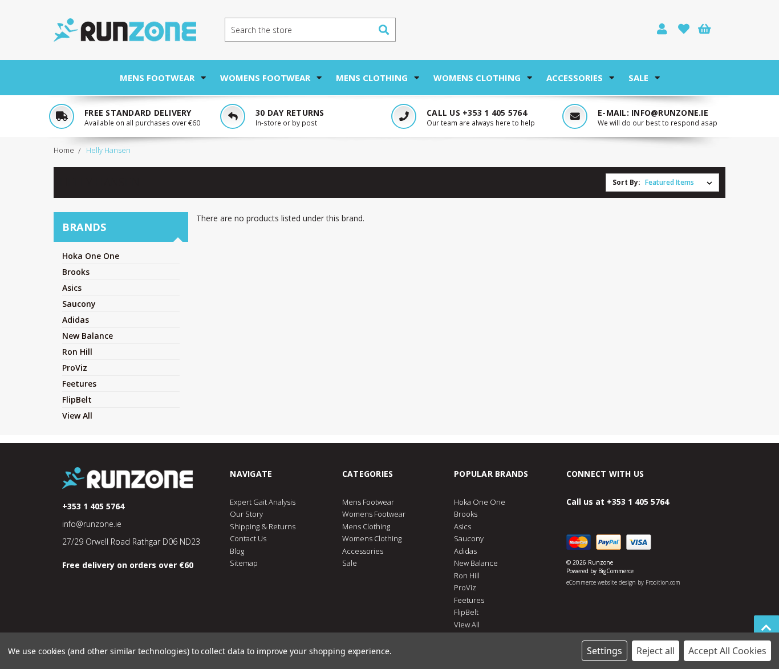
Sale (638, 77)
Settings (604, 650)
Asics (72, 287)
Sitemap (244, 563)
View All (77, 415)
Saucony (79, 303)
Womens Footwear (265, 77)
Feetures (79, 383)
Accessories (574, 77)
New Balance (87, 335)
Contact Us (248, 538)
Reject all (655, 650)
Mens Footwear (157, 77)
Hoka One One (90, 255)
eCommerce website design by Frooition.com (623, 582)
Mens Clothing (372, 77)
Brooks (76, 271)
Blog (237, 551)
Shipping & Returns (262, 526)
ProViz (74, 367)
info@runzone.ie (669, 112)
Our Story (246, 514)
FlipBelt (77, 399)
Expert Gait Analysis (262, 502)
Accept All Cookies (727, 650)
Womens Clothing (477, 77)
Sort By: (626, 182)
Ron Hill (77, 351)
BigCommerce (616, 571)
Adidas (75, 319)
